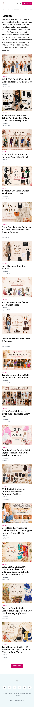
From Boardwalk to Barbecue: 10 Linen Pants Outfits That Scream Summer (17, 230)
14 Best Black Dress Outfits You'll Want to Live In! (15, 192)
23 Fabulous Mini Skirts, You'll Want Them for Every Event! (16, 414)
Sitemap (17, 695)
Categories (15, 9)
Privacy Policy (7, 693)
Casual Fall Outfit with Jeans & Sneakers (16, 340)
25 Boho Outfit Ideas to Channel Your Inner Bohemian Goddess (13, 492)
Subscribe (27, 3)
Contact (28, 693)
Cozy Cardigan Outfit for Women (14, 267)
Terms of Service (19, 693)
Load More (17, 666)
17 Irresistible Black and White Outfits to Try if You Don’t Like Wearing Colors (15, 118)
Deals (25, 9)
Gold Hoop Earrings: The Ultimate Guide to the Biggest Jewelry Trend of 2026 (17, 530)
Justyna (5, 84)
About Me (5, 9)
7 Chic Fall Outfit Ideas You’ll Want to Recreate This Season (17, 80)
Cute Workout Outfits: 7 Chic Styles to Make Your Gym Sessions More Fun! (16, 453)
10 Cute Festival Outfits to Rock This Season (15, 303)
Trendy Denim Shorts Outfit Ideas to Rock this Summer (16, 376)
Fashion (4, 76)
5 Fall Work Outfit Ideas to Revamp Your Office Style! (15, 155)
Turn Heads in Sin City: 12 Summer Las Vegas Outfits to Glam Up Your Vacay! (16, 650)
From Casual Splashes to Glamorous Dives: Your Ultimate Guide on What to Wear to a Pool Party (15, 571)
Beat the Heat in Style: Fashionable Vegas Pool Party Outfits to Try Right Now (17, 611)
